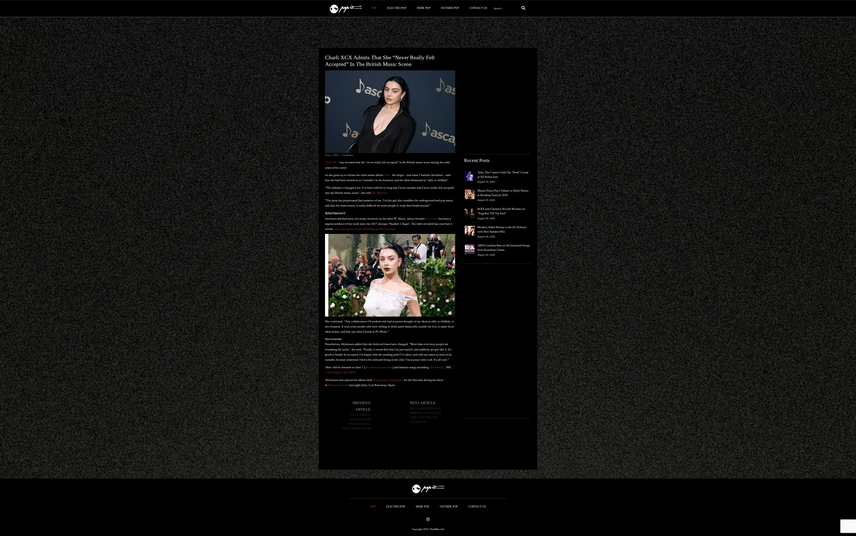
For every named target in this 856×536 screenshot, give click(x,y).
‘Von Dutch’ (436, 367)
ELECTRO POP (396, 8)
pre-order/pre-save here (379, 367)
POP (374, 8)
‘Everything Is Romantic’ (388, 380)
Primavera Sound (338, 385)
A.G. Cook (431, 218)
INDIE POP (423, 8)
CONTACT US (478, 8)
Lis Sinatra (347, 155)
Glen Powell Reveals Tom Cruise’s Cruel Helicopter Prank (356, 421)
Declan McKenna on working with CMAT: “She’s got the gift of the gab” (425, 415)
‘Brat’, (387, 175)
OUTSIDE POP (450, 8)
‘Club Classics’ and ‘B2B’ (340, 372)
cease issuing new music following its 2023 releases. (364, 229)
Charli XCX (332, 162)
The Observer (379, 192)
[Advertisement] (428, 33)
